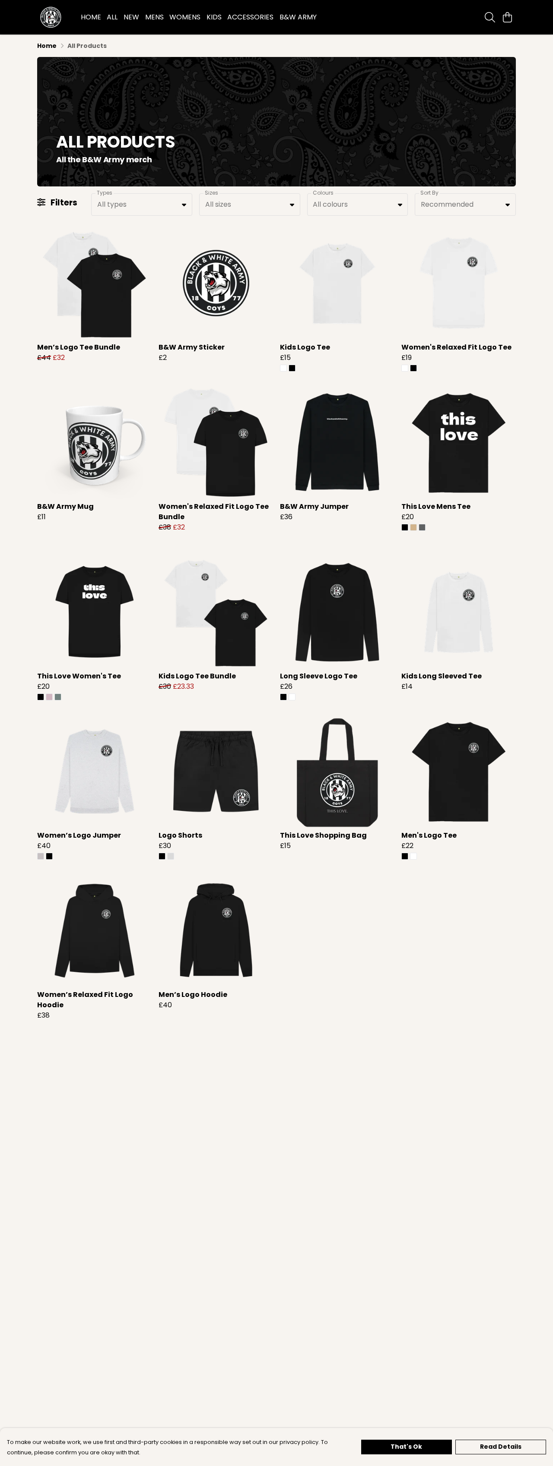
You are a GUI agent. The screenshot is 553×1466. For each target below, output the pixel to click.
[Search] (490, 17)
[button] (184, 204)
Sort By (429, 193)
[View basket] (507, 17)
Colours (323, 193)
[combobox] (141, 204)
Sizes (211, 193)
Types (104, 193)
